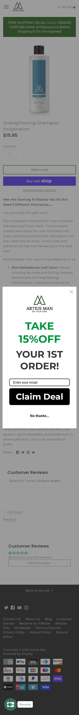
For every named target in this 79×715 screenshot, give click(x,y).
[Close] (71, 292)
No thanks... (39, 416)
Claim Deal (39, 396)
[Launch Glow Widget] (10, 704)
